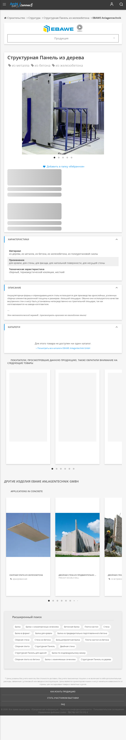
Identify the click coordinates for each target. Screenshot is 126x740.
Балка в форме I (22, 633)
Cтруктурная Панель (45, 646)
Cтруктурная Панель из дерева (96, 659)
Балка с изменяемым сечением (60, 659)
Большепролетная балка (68, 639)
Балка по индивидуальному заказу (68, 653)
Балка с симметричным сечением (42, 626)
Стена (106, 626)
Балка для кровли (43, 633)
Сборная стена (22, 639)
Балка (18, 626)
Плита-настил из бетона (97, 639)
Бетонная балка (71, 626)
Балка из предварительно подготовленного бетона (82, 633)
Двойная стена (67, 646)
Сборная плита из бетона (27, 659)
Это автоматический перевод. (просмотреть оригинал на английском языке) (46, 315)
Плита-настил (91, 626)
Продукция (61, 38)
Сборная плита (22, 646)
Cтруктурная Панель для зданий (31, 653)
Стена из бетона (43, 639)
